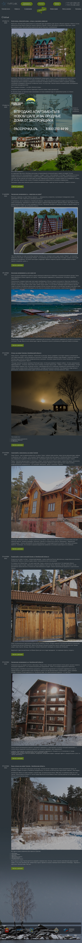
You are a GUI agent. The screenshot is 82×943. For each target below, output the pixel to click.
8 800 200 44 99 (57, 129)
